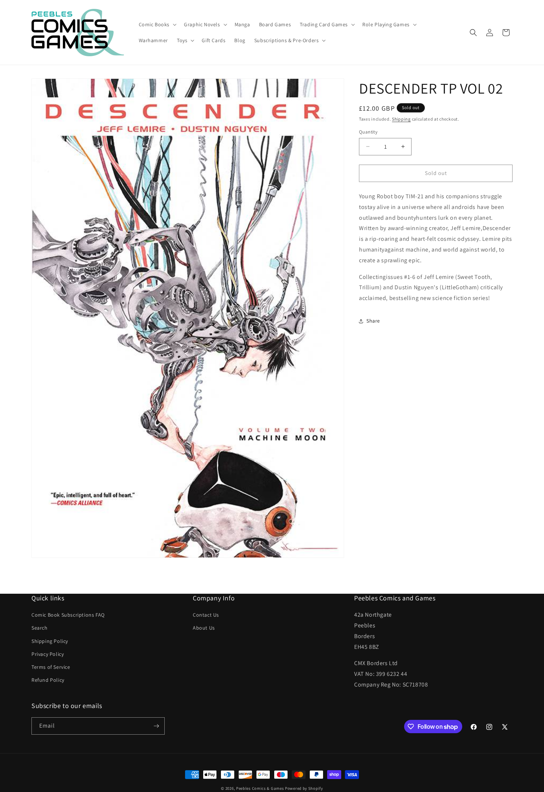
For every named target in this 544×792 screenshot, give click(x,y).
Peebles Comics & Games (260, 788)
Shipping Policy (49, 640)
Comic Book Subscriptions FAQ (68, 614)
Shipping (401, 119)
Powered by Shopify (304, 788)
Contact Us (206, 614)
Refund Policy (47, 680)
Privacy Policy (47, 654)
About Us (204, 627)
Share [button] (373, 320)
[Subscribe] (156, 726)
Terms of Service (50, 667)
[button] (157, 24)
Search (39, 627)
